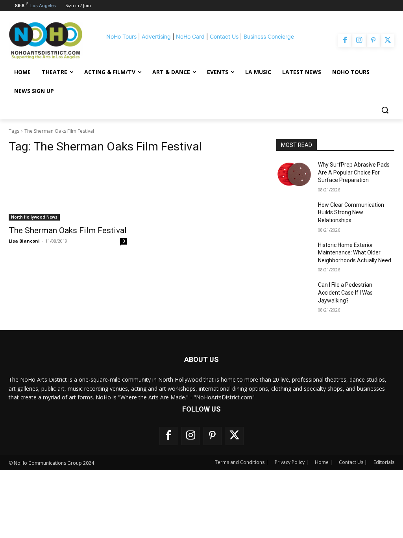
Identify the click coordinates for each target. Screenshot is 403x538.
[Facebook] (344, 40)
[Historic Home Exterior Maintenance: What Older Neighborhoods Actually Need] (294, 253)
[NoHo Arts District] (46, 40)
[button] (384, 109)
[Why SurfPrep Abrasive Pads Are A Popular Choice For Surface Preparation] (294, 173)
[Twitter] (387, 40)
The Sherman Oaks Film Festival (68, 230)
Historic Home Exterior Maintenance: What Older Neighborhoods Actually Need (354, 252)
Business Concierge (269, 36)
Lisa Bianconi (24, 241)
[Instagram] (359, 40)
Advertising (156, 36)
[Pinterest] (373, 40)
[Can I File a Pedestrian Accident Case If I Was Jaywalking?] (294, 293)
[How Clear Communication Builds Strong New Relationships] (294, 213)
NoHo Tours (121, 36)
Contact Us (224, 36)
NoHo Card (190, 36)
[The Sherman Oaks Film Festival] (68, 191)
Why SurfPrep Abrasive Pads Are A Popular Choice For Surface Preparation (354, 172)
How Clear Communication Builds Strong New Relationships (351, 212)
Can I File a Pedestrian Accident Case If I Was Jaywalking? (345, 292)
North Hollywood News (34, 217)
